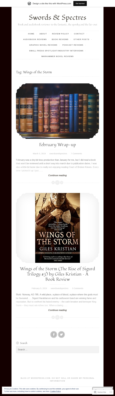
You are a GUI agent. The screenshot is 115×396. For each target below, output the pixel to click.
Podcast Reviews (72, 45)
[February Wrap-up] (57, 111)
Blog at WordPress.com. (36, 378)
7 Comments (76, 153)
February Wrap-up (57, 145)
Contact (79, 34)
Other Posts (81, 39)
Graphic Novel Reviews (43, 45)
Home (31, 34)
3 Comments (77, 288)
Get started (80, 3)
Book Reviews (60, 39)
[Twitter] (61, 334)
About (43, 34)
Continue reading (41, 175)
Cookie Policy (55, 391)
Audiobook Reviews (35, 39)
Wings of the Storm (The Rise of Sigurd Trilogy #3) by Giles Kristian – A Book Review (57, 274)
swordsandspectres (58, 153)
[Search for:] (57, 350)
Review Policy (60, 34)
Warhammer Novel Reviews (57, 56)
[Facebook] (53, 334)
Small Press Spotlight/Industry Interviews (56, 51)
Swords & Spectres (57, 17)
